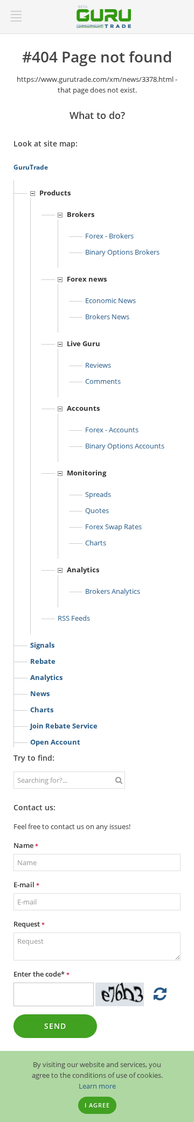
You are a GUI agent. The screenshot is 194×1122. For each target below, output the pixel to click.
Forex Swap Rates (113, 526)
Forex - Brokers (109, 236)
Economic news (110, 300)
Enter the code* (41, 974)
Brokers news (107, 316)
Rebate (43, 661)
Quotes (97, 510)
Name (25, 845)
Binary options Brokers (122, 252)
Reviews (98, 365)
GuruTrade (30, 167)
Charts (95, 543)
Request (29, 924)
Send (55, 1026)
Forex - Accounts (111, 429)
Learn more (97, 1086)
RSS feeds (74, 618)
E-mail (26, 884)
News (40, 693)
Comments (103, 381)
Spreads (98, 494)
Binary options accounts (124, 446)
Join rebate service (64, 726)
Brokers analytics (112, 591)
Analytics (46, 677)
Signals (42, 645)
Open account (55, 742)
